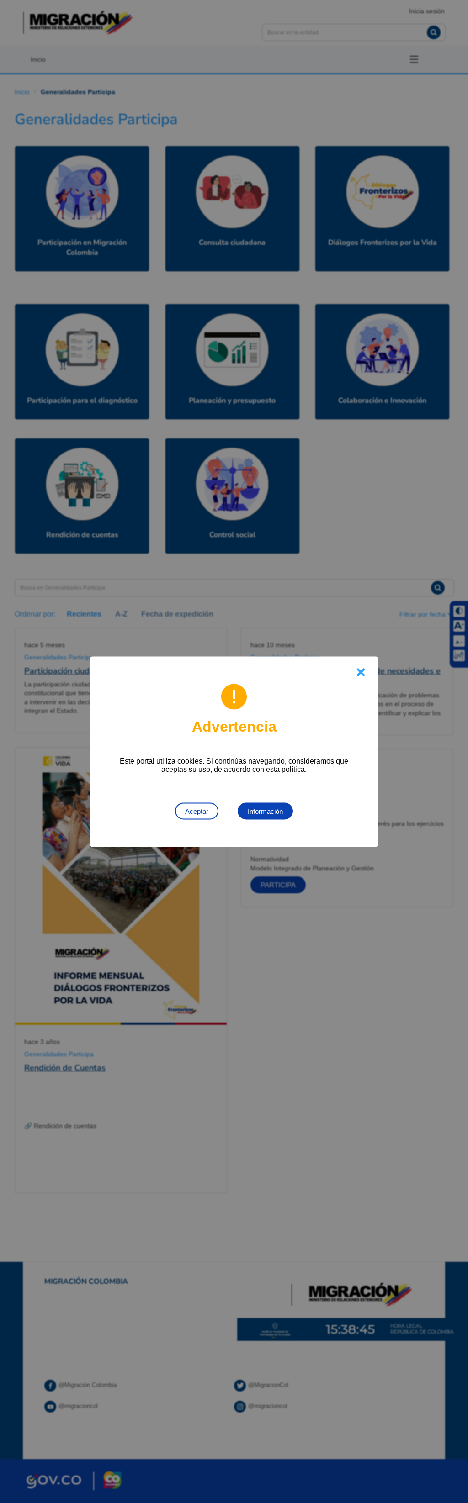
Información (265, 811)
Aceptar (196, 811)
